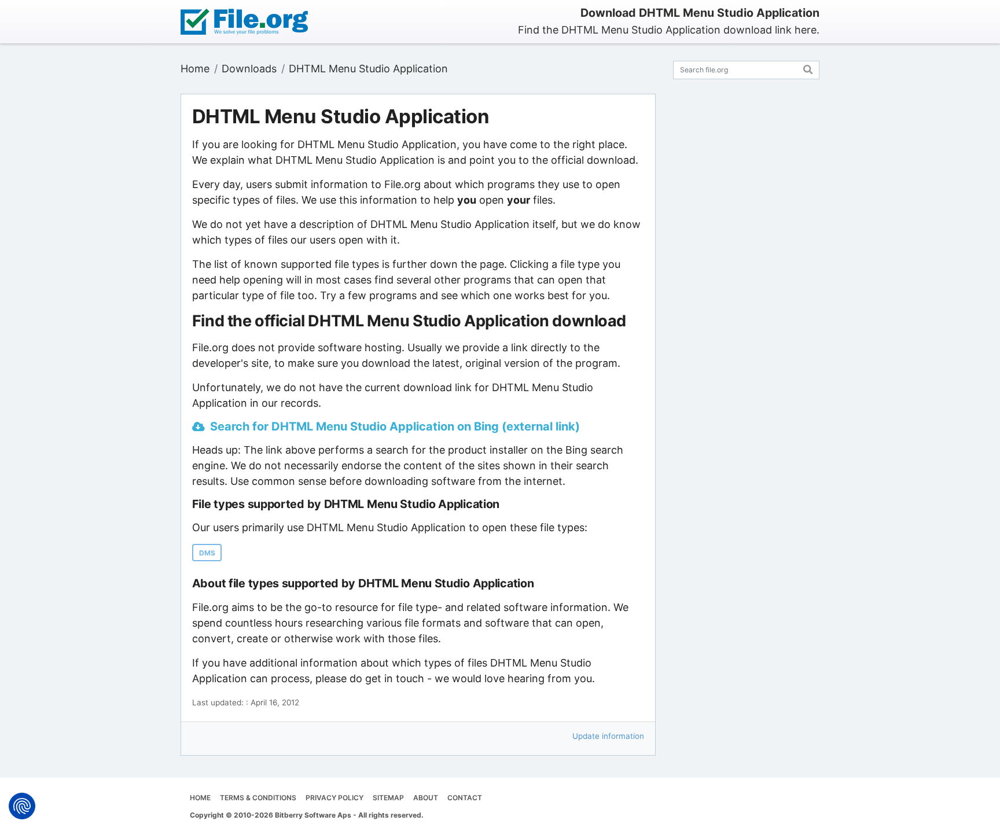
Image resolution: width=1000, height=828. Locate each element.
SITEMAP (388, 797)
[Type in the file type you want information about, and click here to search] (808, 68)
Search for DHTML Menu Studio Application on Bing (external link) (395, 426)
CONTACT (464, 797)
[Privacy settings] (22, 806)
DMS (207, 553)
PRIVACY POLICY (334, 797)
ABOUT (425, 797)
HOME (200, 797)
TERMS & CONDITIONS (258, 797)
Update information (608, 736)
